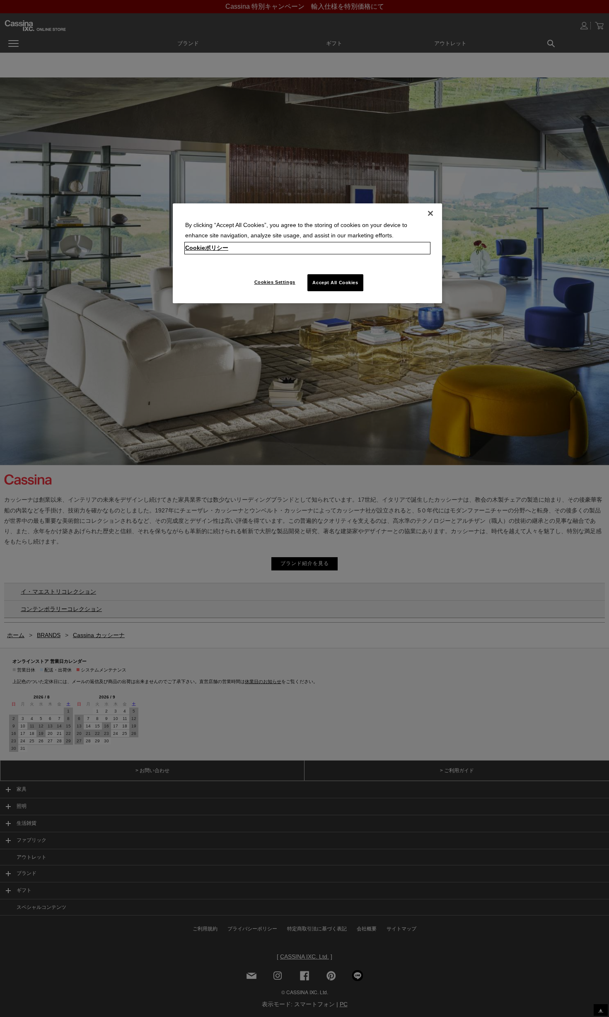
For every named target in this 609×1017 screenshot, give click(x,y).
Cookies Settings (274, 282)
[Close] (430, 213)
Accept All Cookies (335, 282)
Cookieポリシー (206, 247)
